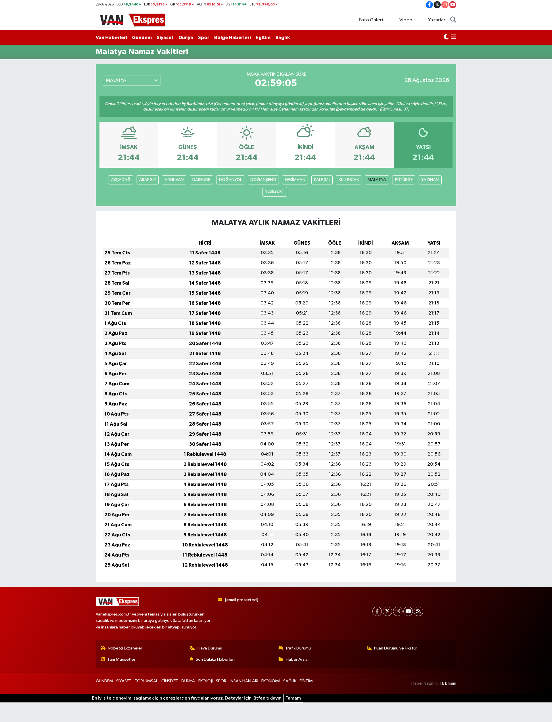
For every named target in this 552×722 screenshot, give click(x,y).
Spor (203, 37)
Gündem (142, 37)
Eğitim (263, 37)
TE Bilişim (448, 683)
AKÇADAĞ (121, 180)
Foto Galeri (371, 20)
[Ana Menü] (453, 37)
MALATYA (376, 180)
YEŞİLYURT (274, 191)
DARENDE (201, 180)
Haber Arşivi (297, 659)
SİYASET (123, 681)
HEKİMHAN (295, 180)
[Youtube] (408, 611)
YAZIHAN (430, 180)
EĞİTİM (306, 681)
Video (405, 20)
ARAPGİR (147, 180)
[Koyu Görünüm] (446, 37)
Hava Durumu (210, 648)
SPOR (221, 681)
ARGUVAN (174, 180)
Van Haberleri (111, 37)
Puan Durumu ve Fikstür (395, 648)
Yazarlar (436, 20)
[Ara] (453, 20)
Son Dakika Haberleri (215, 659)
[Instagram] (397, 611)
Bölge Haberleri (232, 37)
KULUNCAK (349, 180)
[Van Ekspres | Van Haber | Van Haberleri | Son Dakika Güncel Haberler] (131, 19)
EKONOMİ (270, 681)
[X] (387, 611)
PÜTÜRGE (404, 180)
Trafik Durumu (298, 648)
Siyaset (165, 37)
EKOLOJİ (205, 681)
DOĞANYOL (230, 180)
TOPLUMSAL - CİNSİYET (156, 681)
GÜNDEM (104, 681)
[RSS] (418, 611)
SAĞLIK (289, 681)
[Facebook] (377, 611)
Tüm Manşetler (121, 659)
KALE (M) (322, 180)
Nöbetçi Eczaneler (125, 648)
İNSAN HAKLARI (244, 681)
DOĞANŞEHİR (263, 180)
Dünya (186, 37)
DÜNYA (188, 681)
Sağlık (282, 37)
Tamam (293, 698)
